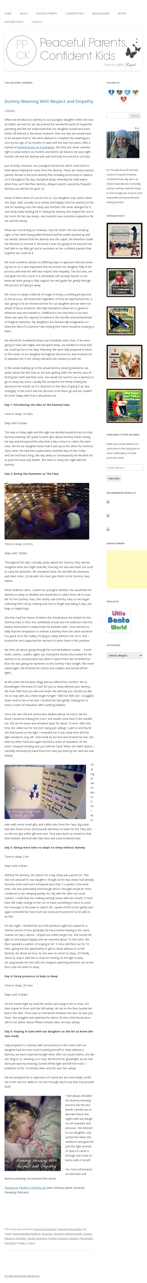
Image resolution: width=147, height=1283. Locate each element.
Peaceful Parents (46, 13)
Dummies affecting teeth (68, 1233)
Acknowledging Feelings (27, 1233)
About (24, 13)
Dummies (47, 1233)
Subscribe (114, 478)
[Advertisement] (127, 569)
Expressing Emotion (44, 1229)
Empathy (21, 1238)
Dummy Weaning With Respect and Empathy (49, 101)
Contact (37, 22)
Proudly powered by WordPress (22, 1276)
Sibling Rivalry (101, 13)
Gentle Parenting (37, 1238)
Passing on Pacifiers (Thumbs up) (25, 1188)
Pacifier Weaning (58, 1238)
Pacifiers (74, 1238)
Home (8, 13)
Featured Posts (14, 22)
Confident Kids (74, 13)
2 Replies (10, 110)
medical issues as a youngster (35, 147)
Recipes (122, 13)
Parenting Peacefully (69, 1229)
